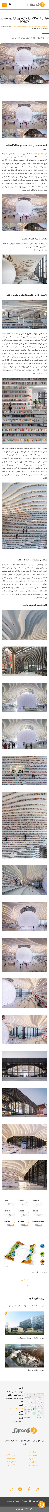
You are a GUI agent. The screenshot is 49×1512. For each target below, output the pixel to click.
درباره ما (33, 1452)
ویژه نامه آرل (32, 1462)
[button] (10, 4)
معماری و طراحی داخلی (39, 26)
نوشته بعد (24, 1286)
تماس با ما (33, 1455)
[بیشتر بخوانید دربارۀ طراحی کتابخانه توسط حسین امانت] (24, 1323)
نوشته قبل (24, 1279)
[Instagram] (37, 1489)
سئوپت (9, 1501)
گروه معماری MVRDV (39, 153)
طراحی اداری (11, 1461)
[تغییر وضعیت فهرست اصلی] (4, 5)
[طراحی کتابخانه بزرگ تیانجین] (24, 119)
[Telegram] (20, 1489)
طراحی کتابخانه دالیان (35, 1370)
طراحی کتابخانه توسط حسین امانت (30, 1337)
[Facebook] (29, 1489)
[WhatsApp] (11, 1489)
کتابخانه (14, 26)
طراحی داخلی (11, 1454)
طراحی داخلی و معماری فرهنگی (25, 26)
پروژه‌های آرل (33, 1465)
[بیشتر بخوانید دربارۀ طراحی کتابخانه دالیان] (24, 1355)
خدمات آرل (11, 1464)
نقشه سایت (33, 1458)
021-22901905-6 (16, 1408)
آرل (47, 26)
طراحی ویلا (11, 1458)
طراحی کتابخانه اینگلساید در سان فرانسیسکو (26, 1305)
